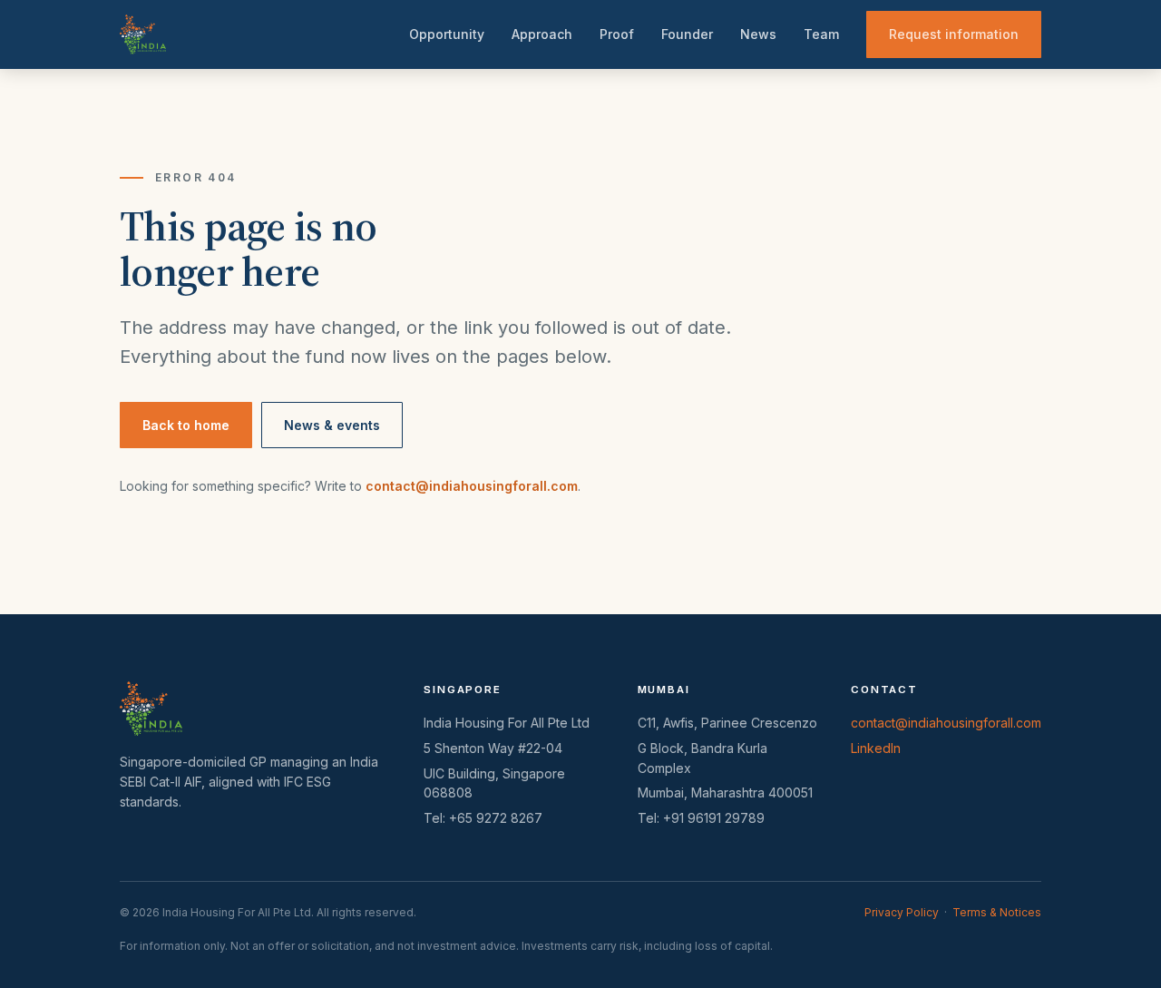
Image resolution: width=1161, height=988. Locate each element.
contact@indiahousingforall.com (472, 486)
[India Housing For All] (143, 34)
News (758, 34)
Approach (542, 34)
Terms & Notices (996, 912)
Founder (687, 34)
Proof (617, 34)
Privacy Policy (901, 912)
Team (821, 34)
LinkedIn (876, 748)
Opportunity (446, 34)
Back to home (185, 425)
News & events (332, 425)
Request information (954, 34)
